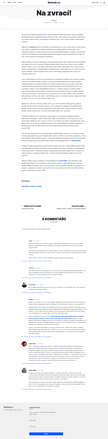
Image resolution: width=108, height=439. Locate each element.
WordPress (6, 409)
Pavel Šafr (63, 161)
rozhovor (32, 47)
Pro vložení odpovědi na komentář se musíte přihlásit (36, 261)
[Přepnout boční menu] (4, 2)
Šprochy (54, 20)
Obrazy (10, 2)
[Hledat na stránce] (101, 3)
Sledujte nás (95, 2)
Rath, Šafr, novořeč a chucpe (32, 186)
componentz (19, 409)
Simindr (55, 22)
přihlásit (48, 229)
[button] (104, 3)
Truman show (76, 140)
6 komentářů (47, 23)
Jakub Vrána (32, 370)
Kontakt (20, 2)
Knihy (14, 2)
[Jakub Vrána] (24, 370)
